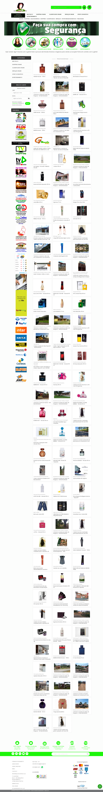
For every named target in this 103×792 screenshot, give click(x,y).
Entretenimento (85, 49)
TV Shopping (15, 776)
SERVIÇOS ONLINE (58, 49)
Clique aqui (14, 103)
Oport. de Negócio (71, 49)
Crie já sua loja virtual (82, 788)
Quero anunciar (16, 766)
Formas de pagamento (18, 761)
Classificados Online (44, 49)
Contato (14, 771)
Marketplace (15, 783)
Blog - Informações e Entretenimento (17, 778)
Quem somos (15, 764)
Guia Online (15, 786)
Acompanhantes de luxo (18, 788)
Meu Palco (18, 49)
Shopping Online (31, 49)
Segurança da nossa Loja (19, 773)
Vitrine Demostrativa (17, 781)
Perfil (13, 769)
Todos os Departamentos (18, 15)
